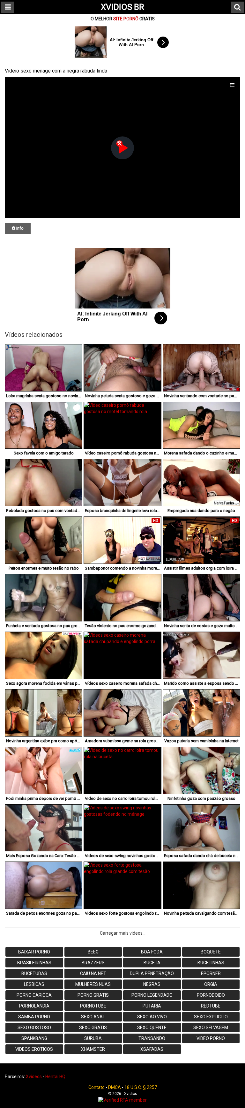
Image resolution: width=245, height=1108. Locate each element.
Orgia (210, 984)
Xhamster (93, 1049)
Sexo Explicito (211, 1016)
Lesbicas (34, 984)
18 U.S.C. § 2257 (140, 1087)
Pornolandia (34, 1005)
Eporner (211, 973)
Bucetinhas (210, 962)
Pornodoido (211, 995)
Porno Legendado (152, 995)
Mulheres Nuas (93, 984)
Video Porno (211, 1038)
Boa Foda (152, 951)
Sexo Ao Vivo (152, 1016)
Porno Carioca (34, 995)
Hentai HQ (55, 1076)
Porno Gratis (93, 995)
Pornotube (93, 1005)
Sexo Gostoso (34, 1027)
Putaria (152, 1005)
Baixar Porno (34, 951)
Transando (151, 1038)
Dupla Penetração (152, 973)
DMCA (114, 1087)
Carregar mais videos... (122, 933)
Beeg (93, 951)
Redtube (210, 1005)
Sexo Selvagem (210, 1027)
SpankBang (34, 1038)
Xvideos (34, 1076)
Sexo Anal (93, 1016)
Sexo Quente (152, 1027)
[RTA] (122, 1100)
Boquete (211, 951)
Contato (96, 1087)
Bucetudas (34, 973)
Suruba (93, 1038)
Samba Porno (34, 1016)
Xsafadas (151, 1049)
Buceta (152, 962)
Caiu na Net (93, 973)
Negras (151, 984)
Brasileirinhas (34, 962)
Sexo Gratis (93, 1027)
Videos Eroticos (34, 1049)
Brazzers (93, 962)
